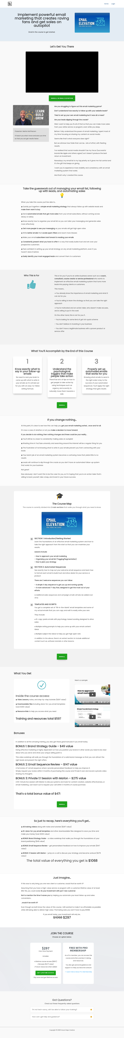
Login (113, 4)
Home (106, 4)
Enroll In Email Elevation (62, 98)
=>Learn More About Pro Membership (78, 972)
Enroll (62, 405)
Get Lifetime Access (45, 973)
